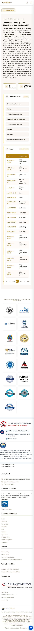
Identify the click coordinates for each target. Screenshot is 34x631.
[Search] (27, 2)
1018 (28, 281)
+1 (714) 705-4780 (9, 484)
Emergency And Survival (14, 124)
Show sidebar (9, 10)
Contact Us (4, 524)
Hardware (10, 134)
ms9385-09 (10, 188)
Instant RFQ (4, 600)
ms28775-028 (11, 227)
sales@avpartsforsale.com (11, 482)
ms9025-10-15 (11, 193)
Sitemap (3, 532)
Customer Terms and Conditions (10, 572)
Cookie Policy (5, 554)
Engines (9, 129)
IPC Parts (4, 526)
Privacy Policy (5, 552)
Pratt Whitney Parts (6, 539)
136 (14, 281)
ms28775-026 (11, 217)
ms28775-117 (11, 231)
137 (17, 281)
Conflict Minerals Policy (8, 557)
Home (4, 19)
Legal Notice (4, 592)
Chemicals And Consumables (16, 119)
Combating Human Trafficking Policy (11, 559)
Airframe (9, 109)
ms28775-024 (11, 208)
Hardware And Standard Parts (16, 139)
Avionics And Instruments (14, 114)
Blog (2, 529)
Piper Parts (4, 534)
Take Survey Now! (6, 509)
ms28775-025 (11, 212)
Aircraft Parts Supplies (14, 104)
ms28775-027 (11, 222)
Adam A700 (4, 542)
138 (21, 281)
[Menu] (31, 2)
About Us (4, 521)
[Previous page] (3, 281)
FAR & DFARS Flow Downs (8, 594)
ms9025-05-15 (11, 197)
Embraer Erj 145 (5, 537)
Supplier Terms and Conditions (10, 569)
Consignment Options (7, 597)
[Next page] (31, 281)
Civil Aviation (12, 19)
